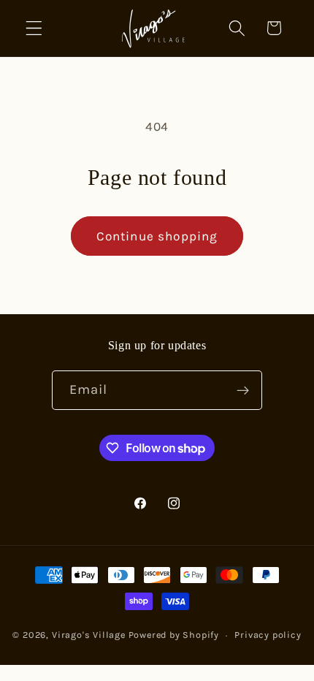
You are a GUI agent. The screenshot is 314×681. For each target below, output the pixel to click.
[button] (34, 28)
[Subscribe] (243, 390)
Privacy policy (267, 634)
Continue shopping (157, 236)
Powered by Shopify (174, 634)
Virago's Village (89, 634)
